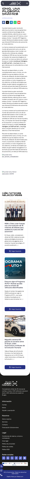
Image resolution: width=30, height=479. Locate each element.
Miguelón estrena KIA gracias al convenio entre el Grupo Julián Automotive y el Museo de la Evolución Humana (15, 344)
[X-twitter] (12, 458)
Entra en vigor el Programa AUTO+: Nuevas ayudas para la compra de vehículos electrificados (15, 284)
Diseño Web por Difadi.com (15, 477)
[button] (3, 22)
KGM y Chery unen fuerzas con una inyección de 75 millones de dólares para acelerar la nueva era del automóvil (15, 227)
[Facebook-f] (16, 458)
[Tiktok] (20, 458)
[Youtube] (24, 458)
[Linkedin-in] (8, 458)
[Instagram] (3, 458)
